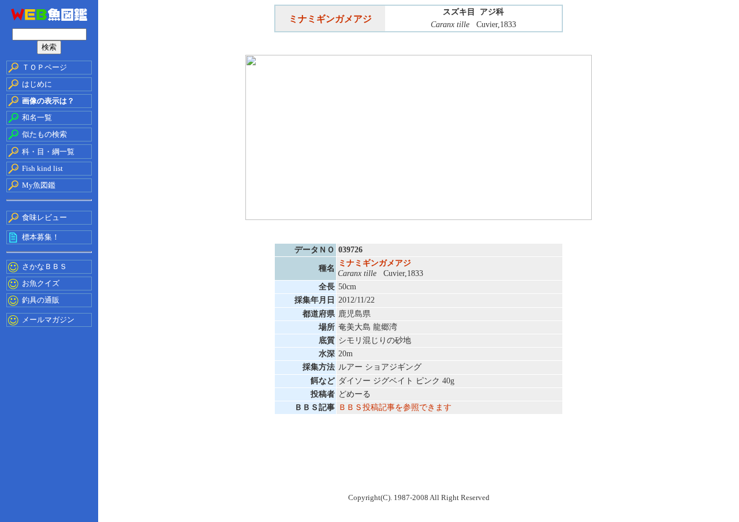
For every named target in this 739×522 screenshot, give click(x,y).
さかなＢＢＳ (44, 266)
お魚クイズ (40, 283)
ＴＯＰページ (44, 67)
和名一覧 (37, 117)
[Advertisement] (418, 460)
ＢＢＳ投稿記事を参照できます (394, 407)
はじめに (37, 84)
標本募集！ (40, 237)
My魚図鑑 (38, 185)
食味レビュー (44, 217)
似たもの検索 (44, 134)
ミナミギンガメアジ (330, 19)
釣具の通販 (40, 300)
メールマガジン (48, 319)
